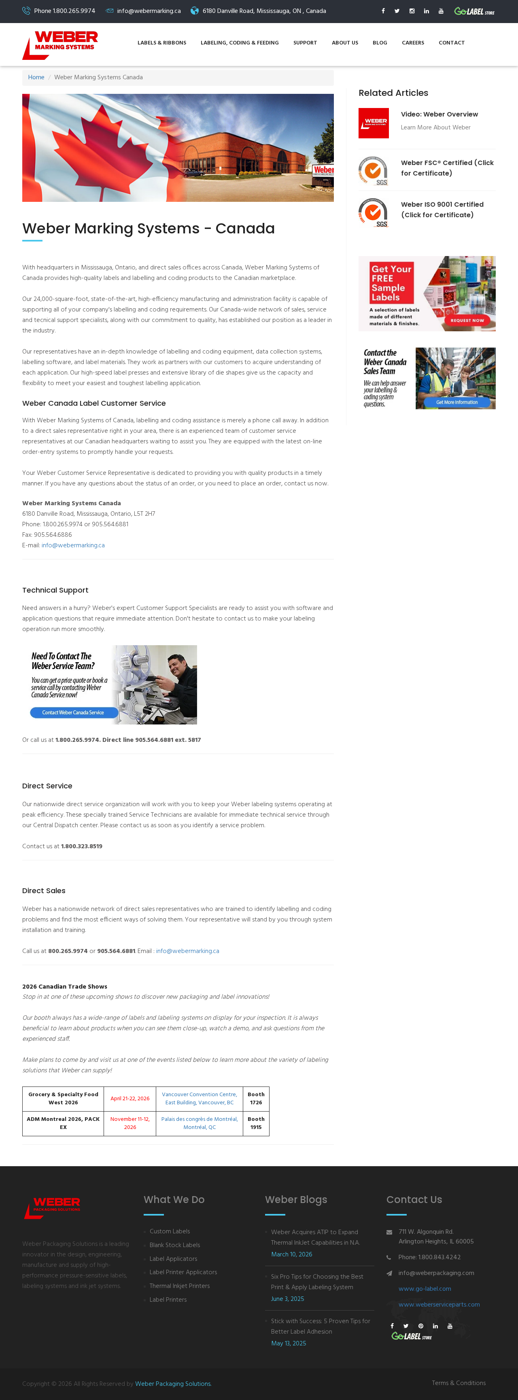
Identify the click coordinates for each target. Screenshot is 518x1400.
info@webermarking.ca (73, 545)
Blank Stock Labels (175, 1245)
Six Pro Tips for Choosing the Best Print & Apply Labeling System (317, 1282)
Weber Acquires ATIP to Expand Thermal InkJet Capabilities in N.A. (315, 1237)
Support (305, 43)
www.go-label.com (425, 1289)
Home (36, 78)
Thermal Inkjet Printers (180, 1286)
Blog (380, 43)
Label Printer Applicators (183, 1272)
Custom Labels (170, 1232)
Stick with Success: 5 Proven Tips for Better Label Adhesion (320, 1326)
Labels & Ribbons (162, 43)
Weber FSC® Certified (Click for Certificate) (447, 168)
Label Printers (168, 1300)
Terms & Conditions (459, 1383)
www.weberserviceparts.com (439, 1305)
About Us (345, 43)
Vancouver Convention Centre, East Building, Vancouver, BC (199, 1099)
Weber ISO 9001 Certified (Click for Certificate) (442, 210)
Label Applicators (173, 1259)
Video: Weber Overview (439, 114)
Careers (413, 43)
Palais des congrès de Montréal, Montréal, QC (199, 1124)
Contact (452, 43)
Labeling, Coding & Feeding (240, 43)
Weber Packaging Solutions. (173, 1384)
